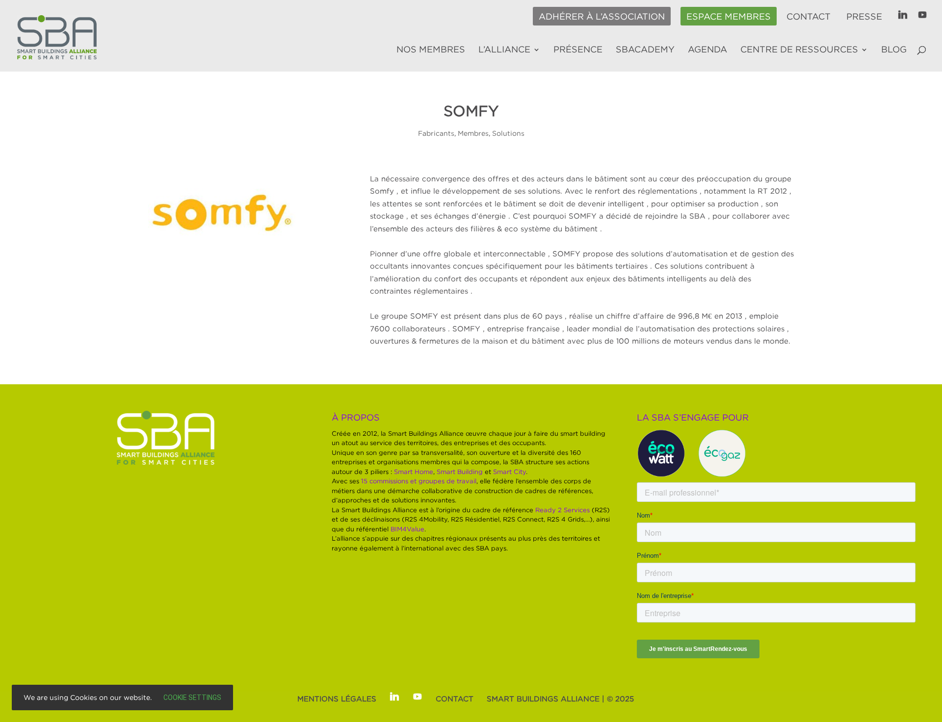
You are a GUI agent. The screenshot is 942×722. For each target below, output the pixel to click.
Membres (473, 133)
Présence (577, 50)
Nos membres (430, 50)
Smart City (509, 471)
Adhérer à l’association (602, 16)
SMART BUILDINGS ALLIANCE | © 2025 (560, 698)
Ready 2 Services (562, 509)
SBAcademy (645, 50)
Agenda (707, 50)
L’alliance (504, 50)
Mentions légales (336, 698)
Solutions (508, 133)
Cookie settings (192, 697)
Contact (808, 16)
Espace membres (728, 16)
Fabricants (436, 133)
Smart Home (413, 471)
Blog (894, 50)
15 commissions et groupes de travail (418, 480)
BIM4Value (407, 528)
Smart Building (460, 471)
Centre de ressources (799, 50)
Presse (864, 16)
